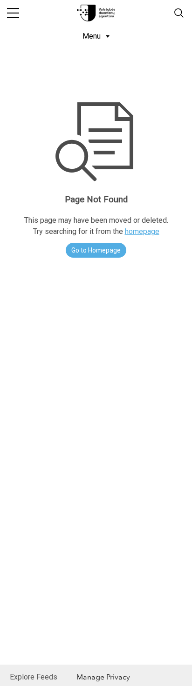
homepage (142, 231)
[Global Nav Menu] (13, 13)
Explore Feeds (33, 677)
